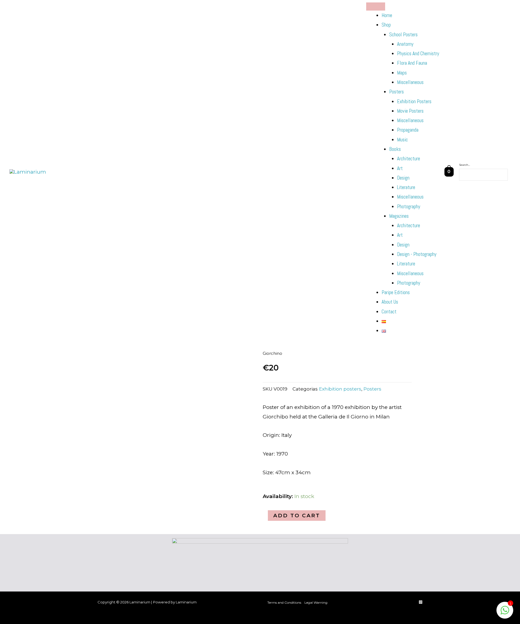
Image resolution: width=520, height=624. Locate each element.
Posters (396, 91)
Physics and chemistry (418, 53)
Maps (402, 72)
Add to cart (296, 515)
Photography (408, 206)
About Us (390, 301)
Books (395, 149)
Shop (386, 24)
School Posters (403, 34)
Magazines (399, 216)
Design (403, 177)
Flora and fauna (412, 63)
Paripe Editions (396, 292)
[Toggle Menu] (375, 6)
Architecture (408, 158)
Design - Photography (416, 254)
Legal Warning (315, 602)
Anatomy (405, 44)
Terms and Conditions (284, 602)
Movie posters (410, 111)
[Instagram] (420, 602)
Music (402, 139)
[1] (504, 613)
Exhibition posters (414, 101)
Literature (406, 187)
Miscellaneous (410, 82)
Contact (389, 311)
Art (400, 168)
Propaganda (407, 129)
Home (387, 15)
